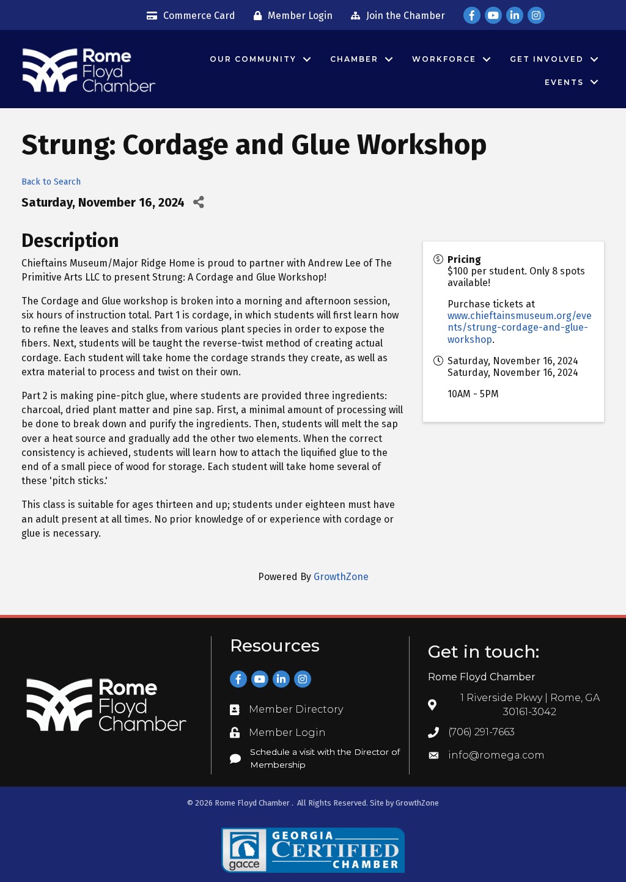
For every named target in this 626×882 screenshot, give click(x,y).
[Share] (198, 202)
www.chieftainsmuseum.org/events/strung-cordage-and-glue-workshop (519, 327)
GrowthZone (341, 576)
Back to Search (51, 182)
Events (564, 82)
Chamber (354, 59)
